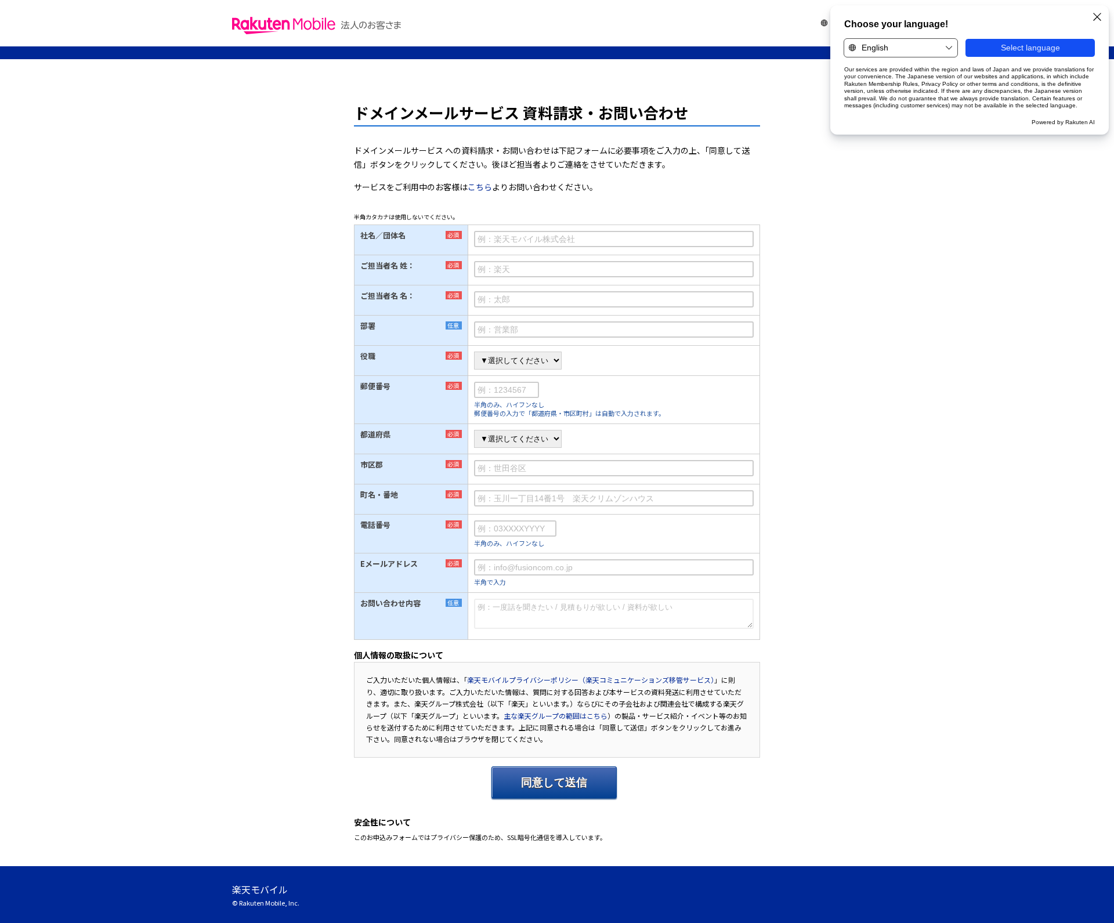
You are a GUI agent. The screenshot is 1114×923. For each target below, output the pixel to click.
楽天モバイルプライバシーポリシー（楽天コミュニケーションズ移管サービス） (590, 680)
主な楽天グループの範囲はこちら (555, 716)
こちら (480, 187)
